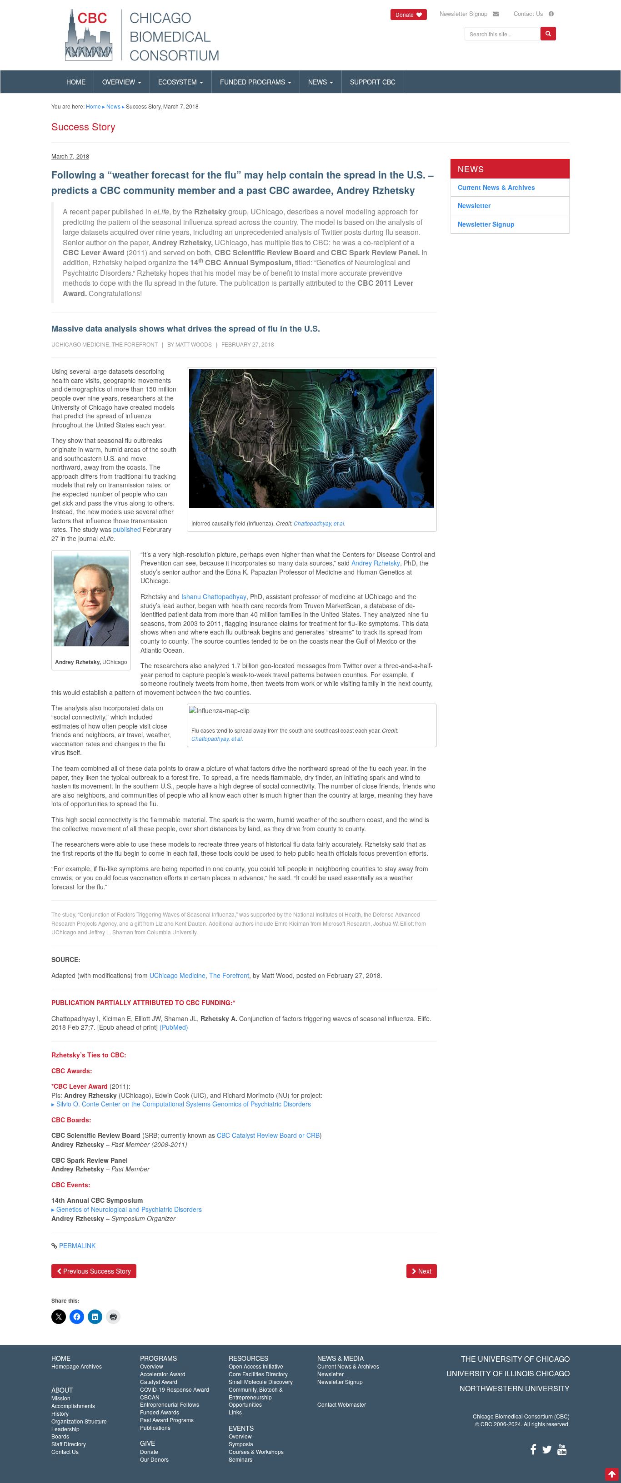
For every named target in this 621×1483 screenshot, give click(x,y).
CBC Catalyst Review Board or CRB (268, 1135)
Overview (119, 81)
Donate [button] (406, 14)
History (60, 1413)
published (127, 529)
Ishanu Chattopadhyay (213, 596)
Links (235, 1412)
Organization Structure (79, 1421)
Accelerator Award (162, 1374)
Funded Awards (159, 1412)
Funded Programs (253, 81)
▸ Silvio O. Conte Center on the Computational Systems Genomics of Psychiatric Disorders (181, 1103)
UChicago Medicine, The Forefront (199, 975)
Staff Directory (68, 1444)
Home (75, 81)
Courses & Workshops (256, 1451)
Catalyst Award (158, 1381)
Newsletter (474, 205)
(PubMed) (174, 1027)
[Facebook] (533, 1449)
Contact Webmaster (341, 1404)
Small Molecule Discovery (261, 1381)
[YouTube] (562, 1449)
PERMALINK (77, 1245)
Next (423, 1270)
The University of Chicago (515, 1359)
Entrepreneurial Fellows (169, 1404)
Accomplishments (73, 1405)
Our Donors (154, 1459)
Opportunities (245, 1404)
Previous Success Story (96, 1270)
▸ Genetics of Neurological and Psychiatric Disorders (126, 1209)
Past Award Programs (167, 1419)
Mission (60, 1398)
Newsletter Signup (466, 13)
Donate (149, 1451)
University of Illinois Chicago (508, 1373)
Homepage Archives (76, 1366)
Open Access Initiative (256, 1366)
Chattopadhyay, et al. (320, 523)
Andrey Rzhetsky (375, 562)
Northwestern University (515, 1388)
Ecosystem (178, 81)
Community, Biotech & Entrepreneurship (256, 1393)
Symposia (241, 1444)
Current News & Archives (496, 186)
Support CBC (373, 81)
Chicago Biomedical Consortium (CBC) (521, 1416)
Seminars (240, 1459)
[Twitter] (547, 1449)
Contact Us (531, 13)
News (318, 81)
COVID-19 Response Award (174, 1389)
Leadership (65, 1429)
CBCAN (150, 1397)
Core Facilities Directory (258, 1374)
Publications (155, 1427)
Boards (60, 1436)
